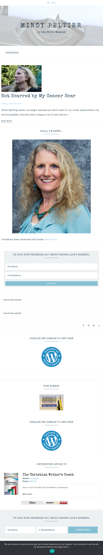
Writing (33, 481)
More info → (28, 494)
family (4, 104)
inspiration (15, 104)
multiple (34, 478)
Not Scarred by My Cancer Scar (38, 96)
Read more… (51, 239)
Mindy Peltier (51, 26)
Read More (6, 121)
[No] (99, 548)
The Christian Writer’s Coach (48, 474)
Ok (52, 551)
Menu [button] (53, 3)
